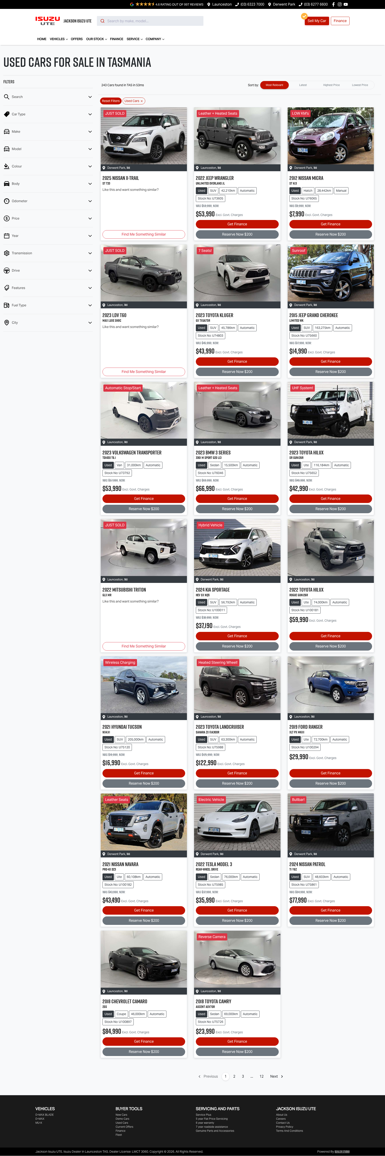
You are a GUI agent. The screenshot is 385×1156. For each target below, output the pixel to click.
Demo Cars (122, 1118)
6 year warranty (205, 1122)
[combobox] (150, 21)
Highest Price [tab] (331, 85)
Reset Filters (111, 101)
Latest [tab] (303, 85)
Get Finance (237, 224)
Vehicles (57, 39)
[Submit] (102, 21)
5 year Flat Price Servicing (212, 1118)
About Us (281, 1114)
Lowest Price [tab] (360, 85)
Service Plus (203, 1114)
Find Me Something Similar (144, 234)
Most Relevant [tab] (274, 85)
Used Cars (122, 1122)
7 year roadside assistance (212, 1126)
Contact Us (283, 1122)
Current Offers (124, 1126)
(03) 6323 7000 (252, 4)
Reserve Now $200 (237, 234)
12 (262, 1076)
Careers (281, 1118)
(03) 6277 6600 (316, 4)
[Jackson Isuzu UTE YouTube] (347, 4)
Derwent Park (284, 4)
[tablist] (317, 85)
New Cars (121, 1114)
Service (133, 39)
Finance (340, 20)
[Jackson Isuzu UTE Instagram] (341, 4)
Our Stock (95, 39)
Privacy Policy (284, 1126)
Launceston (222, 4)
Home (41, 39)
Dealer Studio (342, 1151)
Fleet (119, 1134)
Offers (77, 39)
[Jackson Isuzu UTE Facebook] (334, 4)
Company (153, 39)
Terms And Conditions (289, 1130)
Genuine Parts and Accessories (215, 1130)
